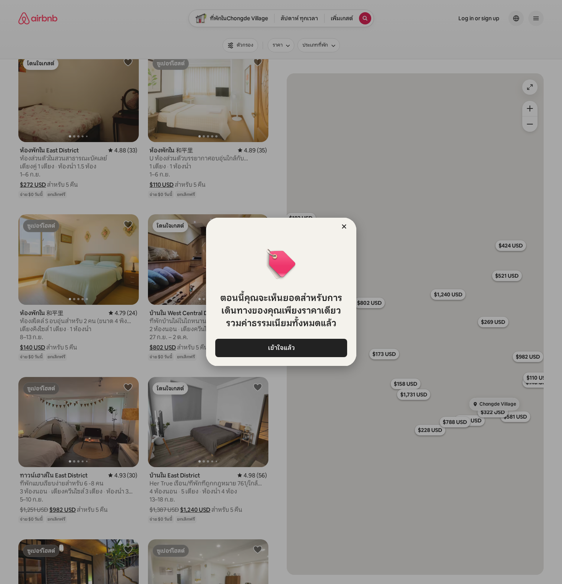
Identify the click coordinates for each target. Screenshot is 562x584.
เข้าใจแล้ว (281, 348)
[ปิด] (344, 226)
